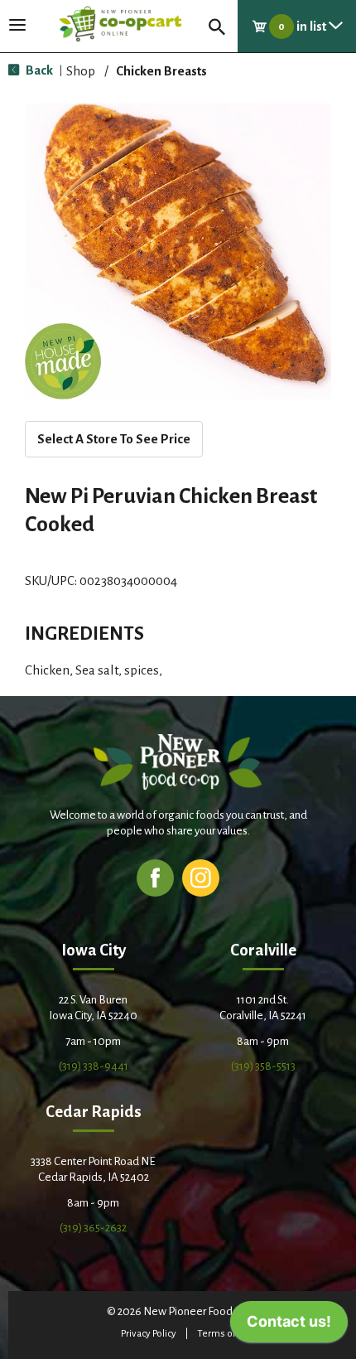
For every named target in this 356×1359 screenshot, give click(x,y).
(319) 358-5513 (263, 1066)
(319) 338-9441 (93, 1066)
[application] (289, 1326)
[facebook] (155, 877)
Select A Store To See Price (113, 439)
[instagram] (200, 877)
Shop (80, 71)
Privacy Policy (148, 1333)
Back (38, 70)
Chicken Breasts (161, 71)
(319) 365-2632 (93, 1227)
